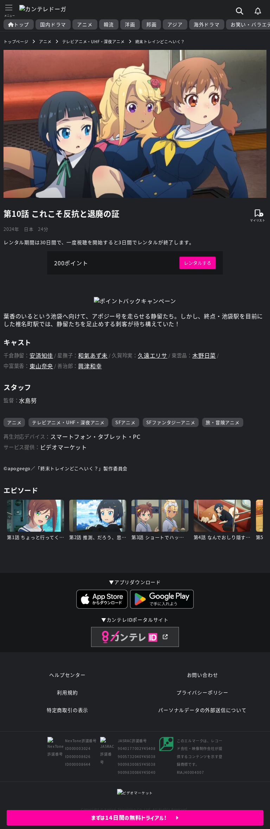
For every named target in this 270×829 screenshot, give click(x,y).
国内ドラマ (53, 24)
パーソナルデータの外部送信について (202, 709)
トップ (21, 24)
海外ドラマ (207, 24)
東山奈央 (41, 366)
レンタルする (197, 262)
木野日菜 (204, 355)
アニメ (84, 24)
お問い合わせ (202, 674)
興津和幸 (90, 366)
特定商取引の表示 (67, 709)
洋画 (130, 24)
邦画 (151, 24)
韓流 (109, 24)
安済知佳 (41, 355)
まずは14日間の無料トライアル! (133, 818)
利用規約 (67, 692)
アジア (174, 24)
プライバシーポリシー (202, 692)
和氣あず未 (93, 355)
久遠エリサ (152, 355)
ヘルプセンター (67, 674)
